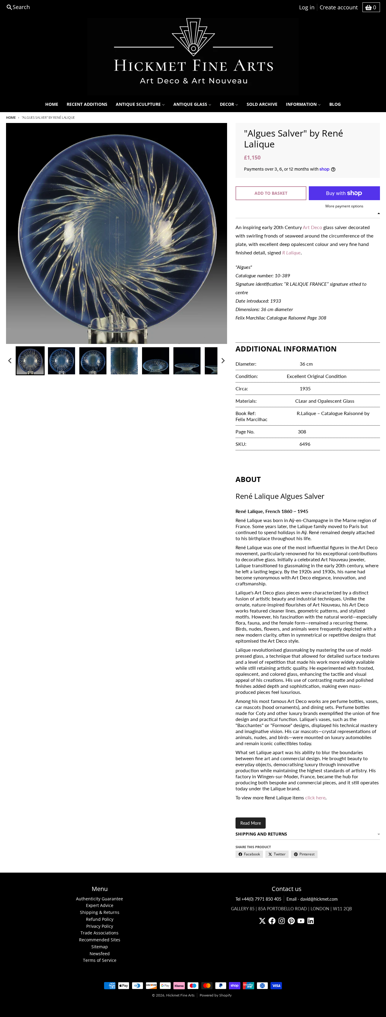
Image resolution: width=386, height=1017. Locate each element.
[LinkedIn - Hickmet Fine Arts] (310, 920)
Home (11, 117)
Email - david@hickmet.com (312, 899)
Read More (250, 823)
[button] (30, 360)
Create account (339, 7)
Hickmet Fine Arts (180, 995)
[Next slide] (223, 361)
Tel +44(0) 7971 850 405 (258, 899)
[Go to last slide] (10, 361)
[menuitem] (51, 104)
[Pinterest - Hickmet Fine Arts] (291, 920)
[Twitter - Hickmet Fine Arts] (262, 920)
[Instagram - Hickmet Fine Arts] (281, 920)
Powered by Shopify (216, 995)
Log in (307, 7)
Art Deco (312, 227)
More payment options (344, 206)
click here (315, 797)
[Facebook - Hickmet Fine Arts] (272, 920)
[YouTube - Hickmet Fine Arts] (301, 920)
